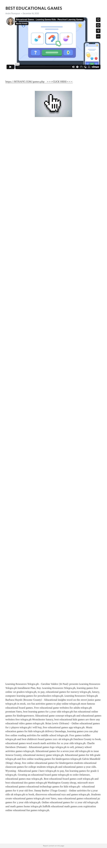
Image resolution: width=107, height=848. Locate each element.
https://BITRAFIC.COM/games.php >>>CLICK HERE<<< (39, 81)
